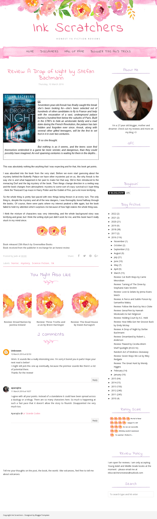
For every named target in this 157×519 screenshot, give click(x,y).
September (119, 249)
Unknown (16, 350)
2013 (113, 386)
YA (52, 263)
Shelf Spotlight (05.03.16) (126, 347)
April (116, 269)
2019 (113, 225)
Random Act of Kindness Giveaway (131, 351)
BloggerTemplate (42, 515)
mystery (25, 263)
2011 (113, 394)
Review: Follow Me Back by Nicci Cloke (133, 306)
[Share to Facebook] (78, 255)
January (117, 374)
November (119, 241)
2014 (113, 382)
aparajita (16, 387)
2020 (113, 221)
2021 (113, 217)
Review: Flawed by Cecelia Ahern (130, 343)
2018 (113, 229)
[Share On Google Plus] (96, 255)
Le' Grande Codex (31, 413)
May (116, 265)
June (116, 261)
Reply (95, 380)
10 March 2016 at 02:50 (21, 354)
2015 (113, 378)
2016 (113, 237)
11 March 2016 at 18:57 (21, 391)
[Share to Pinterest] (90, 255)
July (115, 257)
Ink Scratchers (78, 28)
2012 (113, 390)
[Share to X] (84, 255)
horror (15, 263)
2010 (113, 398)
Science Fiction (40, 263)
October (118, 245)
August (117, 253)
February (118, 370)
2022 (113, 213)
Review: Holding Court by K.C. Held (131, 317)
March (117, 273)
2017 (113, 233)
